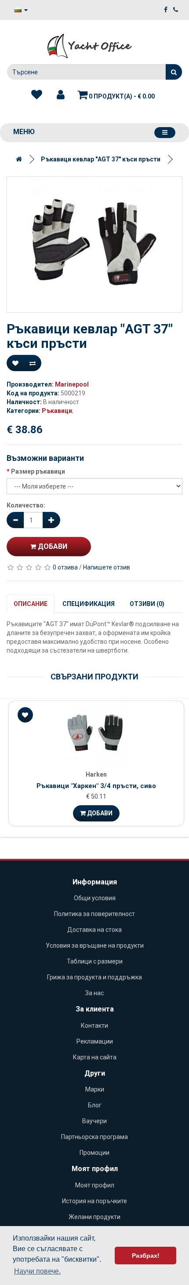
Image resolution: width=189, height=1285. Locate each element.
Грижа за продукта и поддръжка (94, 977)
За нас (94, 993)
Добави (51, 546)
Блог (95, 1105)
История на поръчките (94, 1201)
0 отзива (65, 567)
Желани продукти (94, 1216)
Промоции (94, 1152)
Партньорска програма (94, 1136)
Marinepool (72, 384)
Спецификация (88, 603)
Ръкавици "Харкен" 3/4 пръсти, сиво (96, 786)
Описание (30, 603)
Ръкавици (57, 410)
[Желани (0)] (36, 95)
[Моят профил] (60, 95)
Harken (96, 774)
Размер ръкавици (38, 471)
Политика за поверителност (94, 913)
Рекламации (94, 1041)
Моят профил (94, 1185)
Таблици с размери (95, 961)
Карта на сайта (94, 1057)
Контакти (94, 1025)
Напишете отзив (106, 567)
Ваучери (94, 1120)
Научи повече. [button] (37, 1271)
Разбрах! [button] (146, 1255)
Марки (94, 1089)
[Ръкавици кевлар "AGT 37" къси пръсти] (94, 244)
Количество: (26, 505)
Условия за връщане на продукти (95, 945)
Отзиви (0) (147, 603)
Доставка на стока (94, 929)
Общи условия (95, 898)
